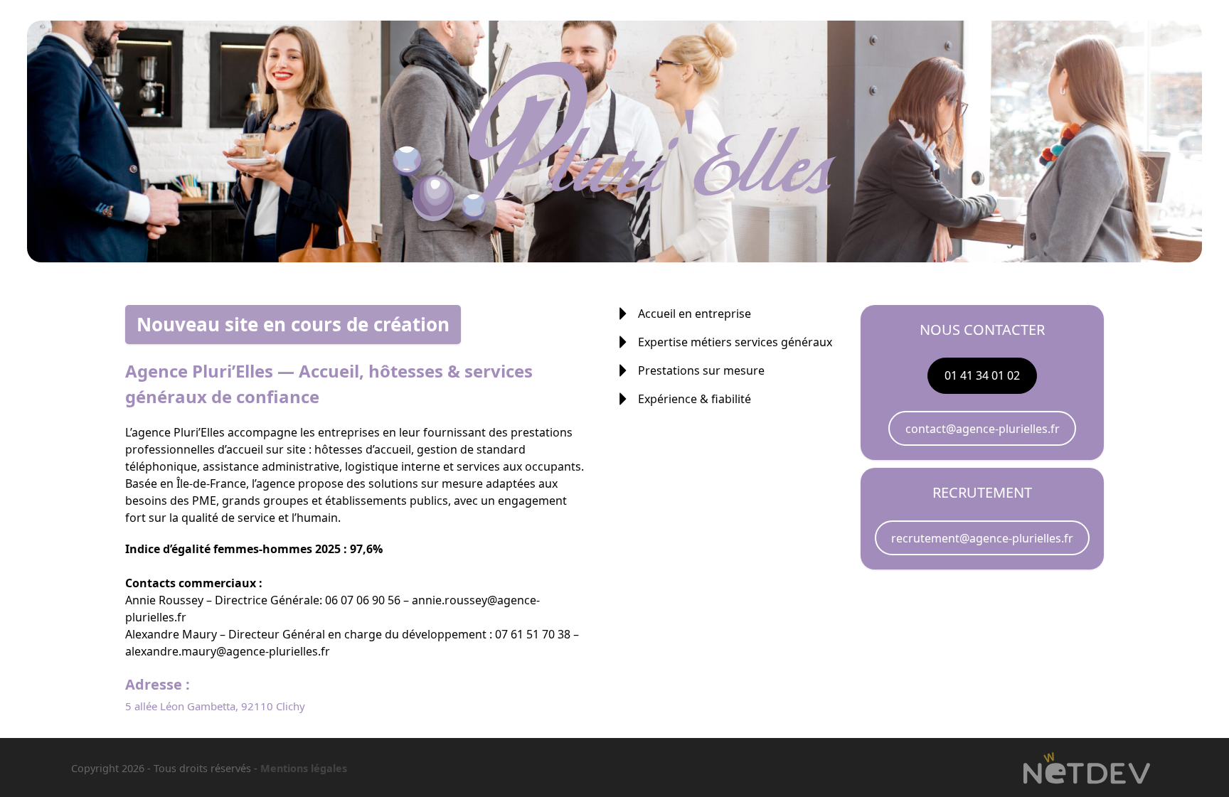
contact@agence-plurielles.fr (982, 429)
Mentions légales (303, 768)
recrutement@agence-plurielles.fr (982, 538)
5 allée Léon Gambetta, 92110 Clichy (215, 706)
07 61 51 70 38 (532, 634)
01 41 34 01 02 (982, 375)
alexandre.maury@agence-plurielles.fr (227, 651)
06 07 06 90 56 (362, 600)
